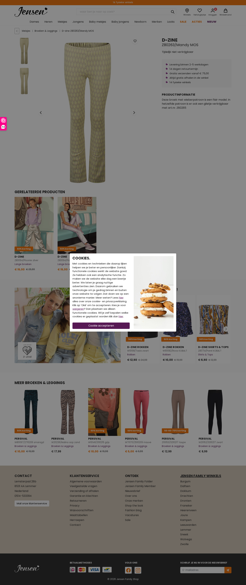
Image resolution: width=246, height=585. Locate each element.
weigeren (78, 309)
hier (121, 297)
